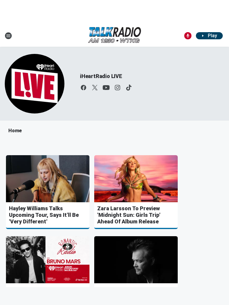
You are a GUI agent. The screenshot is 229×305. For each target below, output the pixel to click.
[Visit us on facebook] (83, 87)
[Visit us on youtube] (106, 87)
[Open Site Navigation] (8, 35)
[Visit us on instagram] (117, 87)
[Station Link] (114, 35)
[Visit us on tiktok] (128, 87)
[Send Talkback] (187, 35)
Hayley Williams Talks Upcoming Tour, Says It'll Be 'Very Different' (44, 215)
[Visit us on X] (94, 87)
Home (15, 130)
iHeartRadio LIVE (101, 76)
